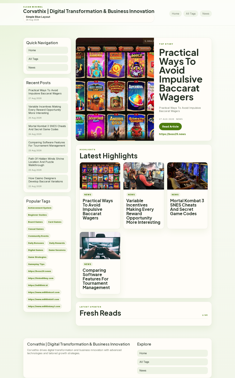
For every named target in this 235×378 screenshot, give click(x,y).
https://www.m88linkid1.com (43, 299)
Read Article (170, 126)
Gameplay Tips (36, 264)
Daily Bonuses (36, 243)
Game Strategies (37, 257)
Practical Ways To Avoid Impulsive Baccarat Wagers (98, 209)
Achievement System (39, 208)
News (205, 13)
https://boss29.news (39, 271)
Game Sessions (57, 250)
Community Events (38, 236)
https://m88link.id (38, 285)
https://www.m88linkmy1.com (44, 306)
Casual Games (36, 229)
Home (175, 13)
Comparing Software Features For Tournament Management (96, 278)
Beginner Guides (37, 215)
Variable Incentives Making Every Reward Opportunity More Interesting (143, 211)
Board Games (35, 222)
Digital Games (35, 250)
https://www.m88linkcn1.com (43, 292)
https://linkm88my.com (40, 278)
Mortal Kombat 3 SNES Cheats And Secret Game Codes (187, 207)
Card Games (54, 222)
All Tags (191, 13)
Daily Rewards (57, 243)
